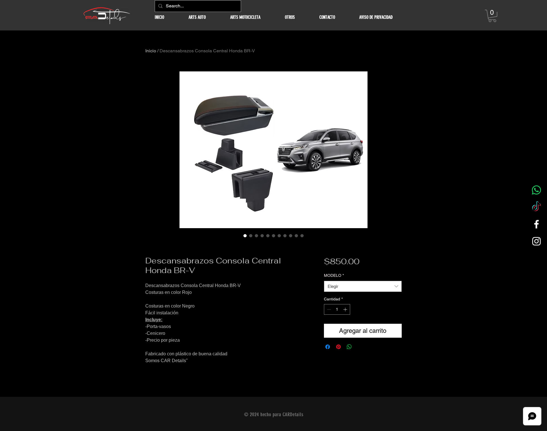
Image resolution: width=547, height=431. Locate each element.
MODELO (334, 275)
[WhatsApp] (536, 190)
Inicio (150, 50)
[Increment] (345, 309)
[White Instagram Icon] (536, 241)
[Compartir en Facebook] (327, 346)
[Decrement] (328, 309)
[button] (197, 17)
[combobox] (363, 286)
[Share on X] (360, 346)
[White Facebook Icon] (536, 224)
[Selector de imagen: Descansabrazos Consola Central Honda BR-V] (245, 235)
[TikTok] (536, 207)
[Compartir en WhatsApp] (349, 346)
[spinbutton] (337, 309)
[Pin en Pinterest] (338, 346)
